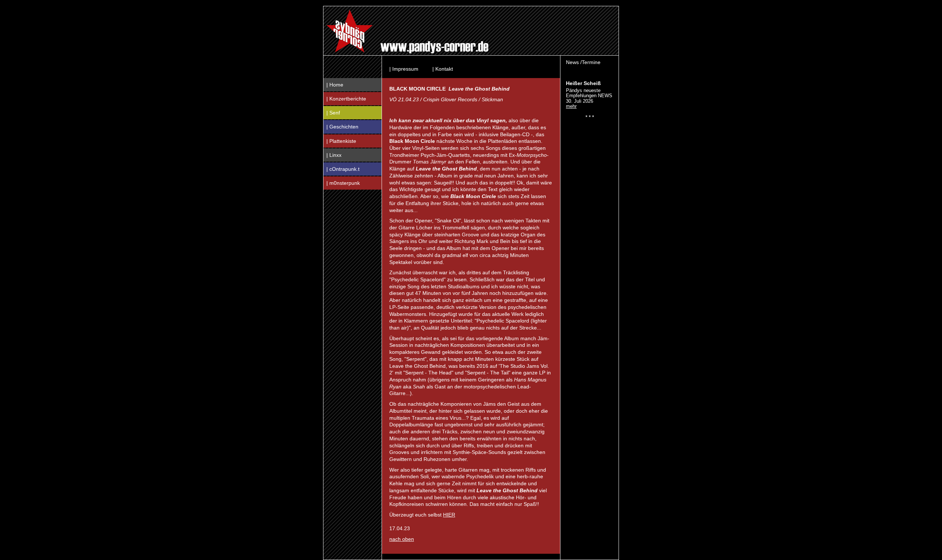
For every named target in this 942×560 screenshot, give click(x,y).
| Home (334, 85)
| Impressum (403, 69)
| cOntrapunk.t (343, 169)
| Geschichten (342, 127)
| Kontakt (442, 69)
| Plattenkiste (341, 141)
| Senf (333, 113)
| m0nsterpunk (343, 183)
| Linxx (333, 155)
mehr (571, 106)
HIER (449, 515)
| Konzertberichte (346, 99)
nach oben (401, 539)
